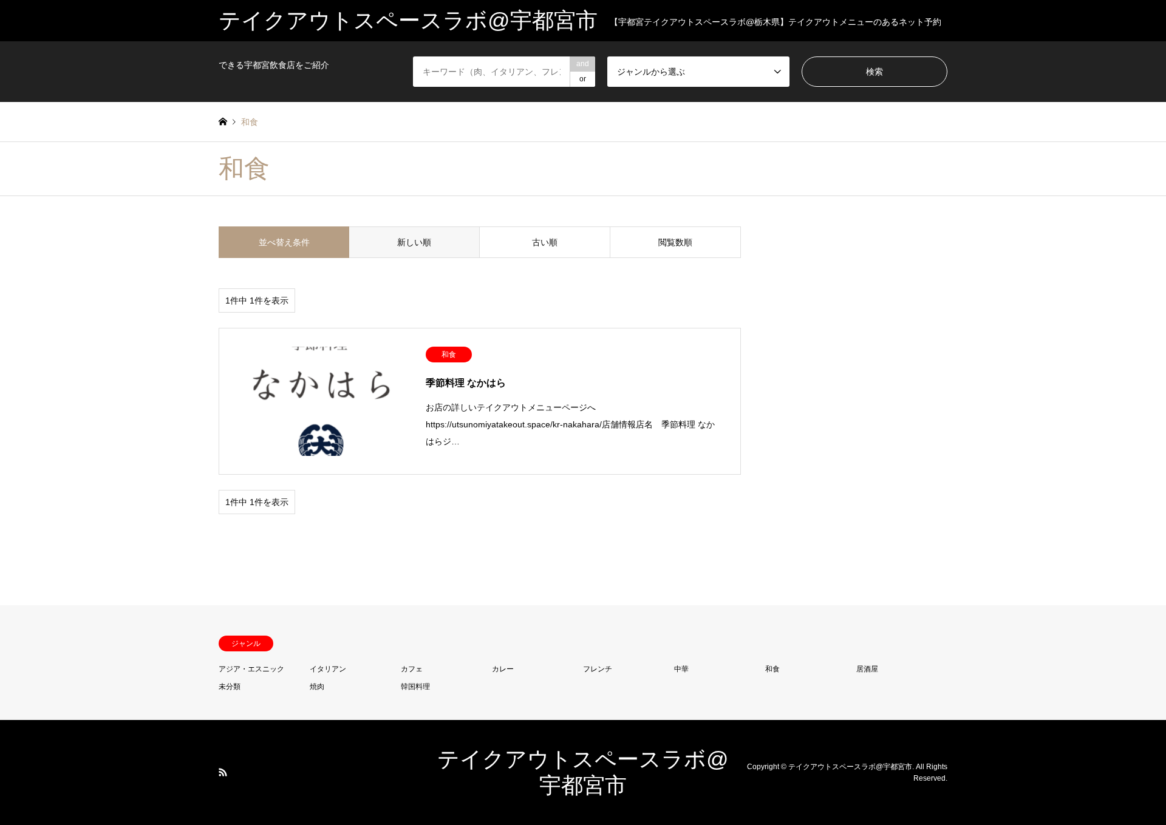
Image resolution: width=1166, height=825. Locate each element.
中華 (681, 669)
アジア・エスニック (251, 669)
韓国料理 (415, 686)
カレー (503, 669)
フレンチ (597, 669)
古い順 (544, 242)
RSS (223, 772)
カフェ (412, 669)
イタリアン (328, 669)
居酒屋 (867, 669)
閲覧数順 (675, 242)
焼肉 (317, 686)
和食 (772, 669)
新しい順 (414, 242)
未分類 (229, 686)
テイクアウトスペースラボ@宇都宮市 (850, 766)
